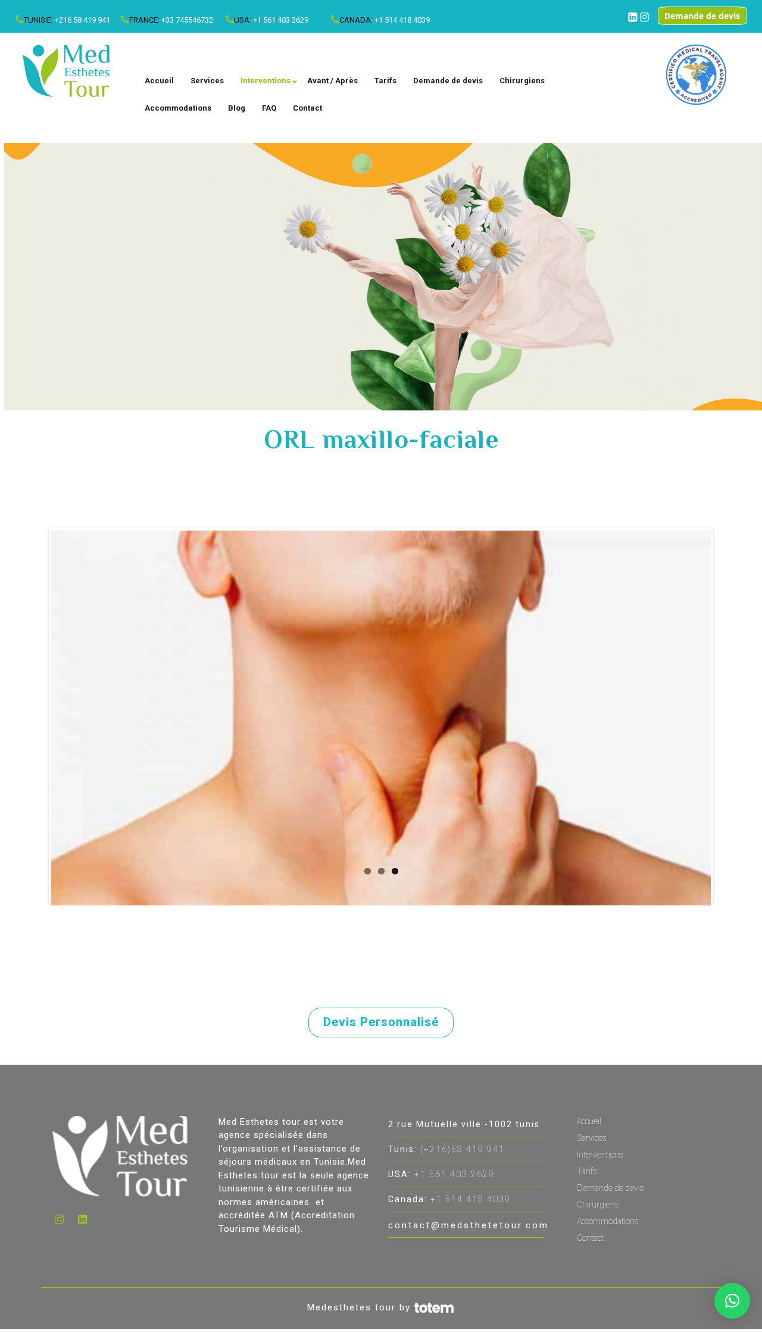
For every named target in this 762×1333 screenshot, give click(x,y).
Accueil (589, 1121)
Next (729, 715)
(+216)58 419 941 (462, 1149)
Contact (590, 1238)
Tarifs (587, 1171)
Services (592, 1138)
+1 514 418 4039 (402, 19)
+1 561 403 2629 (280, 19)
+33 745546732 (187, 19)
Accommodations (608, 1221)
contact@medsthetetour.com (468, 1225)
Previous (33, 715)
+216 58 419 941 (82, 19)
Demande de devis (702, 15)
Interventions (600, 1154)
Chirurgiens (598, 1204)
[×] (732, 1301)
